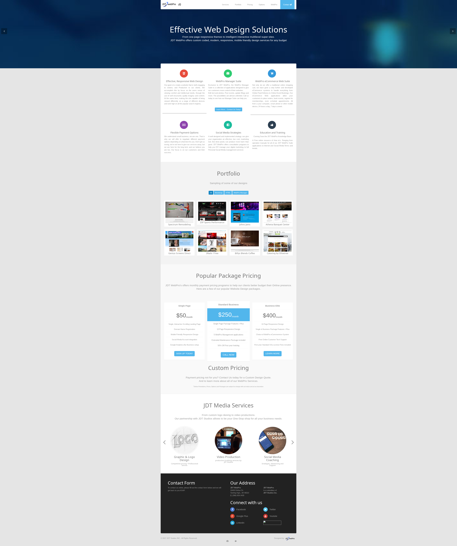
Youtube (273, 516)
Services (225, 5)
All (211, 193)
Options (262, 5)
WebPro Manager (240, 193)
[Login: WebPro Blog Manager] (233, 541)
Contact (286, 5)
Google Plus (242, 516)
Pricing (250, 5)
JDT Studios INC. (173, 538)
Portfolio (238, 5)
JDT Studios (205, 418)
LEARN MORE (273, 353)
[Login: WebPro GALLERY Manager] (225, 541)
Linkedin (240, 523)
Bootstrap (218, 193)
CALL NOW (228, 354)
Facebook (241, 509)
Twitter (272, 509)
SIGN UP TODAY (184, 353)
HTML (228, 193)
